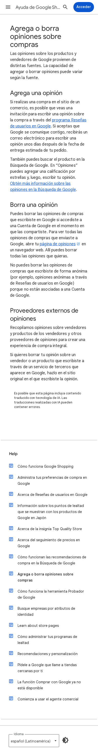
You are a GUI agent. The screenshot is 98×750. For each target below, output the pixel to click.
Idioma (19, 734)
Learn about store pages (38, 625)
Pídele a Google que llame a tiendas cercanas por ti (47, 668)
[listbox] (34, 740)
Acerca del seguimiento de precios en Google (49, 543)
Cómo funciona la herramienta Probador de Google (51, 594)
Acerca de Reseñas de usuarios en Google (52, 494)
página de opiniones (58, 244)
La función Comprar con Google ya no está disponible (49, 685)
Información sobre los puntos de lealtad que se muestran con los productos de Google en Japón (51, 511)
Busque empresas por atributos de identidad (46, 611)
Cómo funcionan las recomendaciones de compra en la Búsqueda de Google (52, 560)
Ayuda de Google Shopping (38, 7)
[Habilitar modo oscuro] (65, 740)
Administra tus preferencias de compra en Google (52, 480)
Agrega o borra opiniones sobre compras (45, 577)
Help (13, 453)
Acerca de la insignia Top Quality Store (50, 529)
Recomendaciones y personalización (48, 654)
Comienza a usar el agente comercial (48, 699)
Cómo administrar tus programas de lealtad (47, 639)
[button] (8, 7)
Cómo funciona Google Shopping (45, 466)
